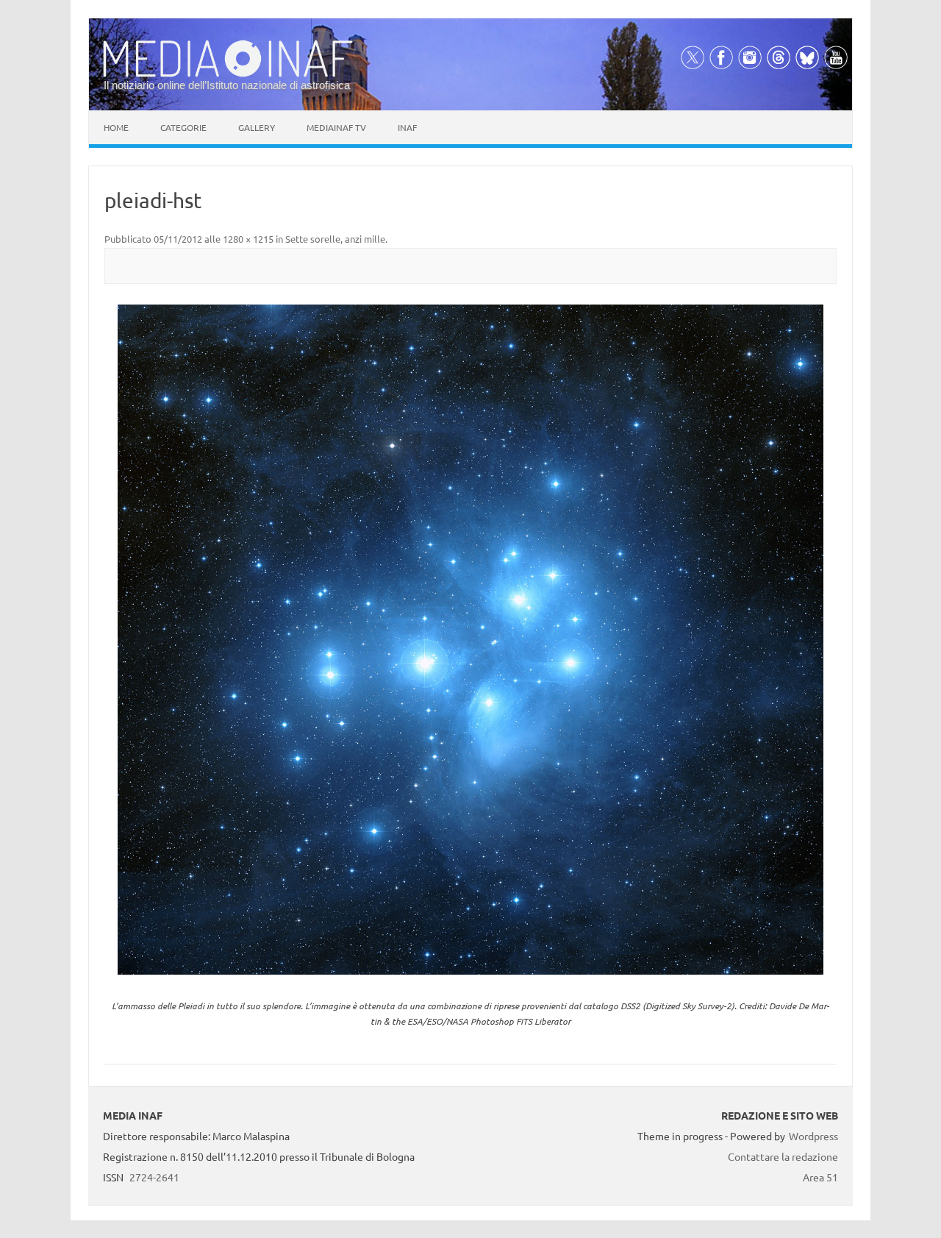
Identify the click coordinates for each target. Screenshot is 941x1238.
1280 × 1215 (248, 238)
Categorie (183, 127)
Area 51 (820, 1177)
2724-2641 (154, 1177)
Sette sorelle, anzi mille (335, 238)
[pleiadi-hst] (470, 640)
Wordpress (813, 1135)
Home (116, 127)
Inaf (407, 127)
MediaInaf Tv (336, 127)
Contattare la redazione (783, 1156)
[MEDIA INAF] (227, 74)
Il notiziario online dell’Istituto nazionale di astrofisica (227, 85)
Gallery (256, 127)
